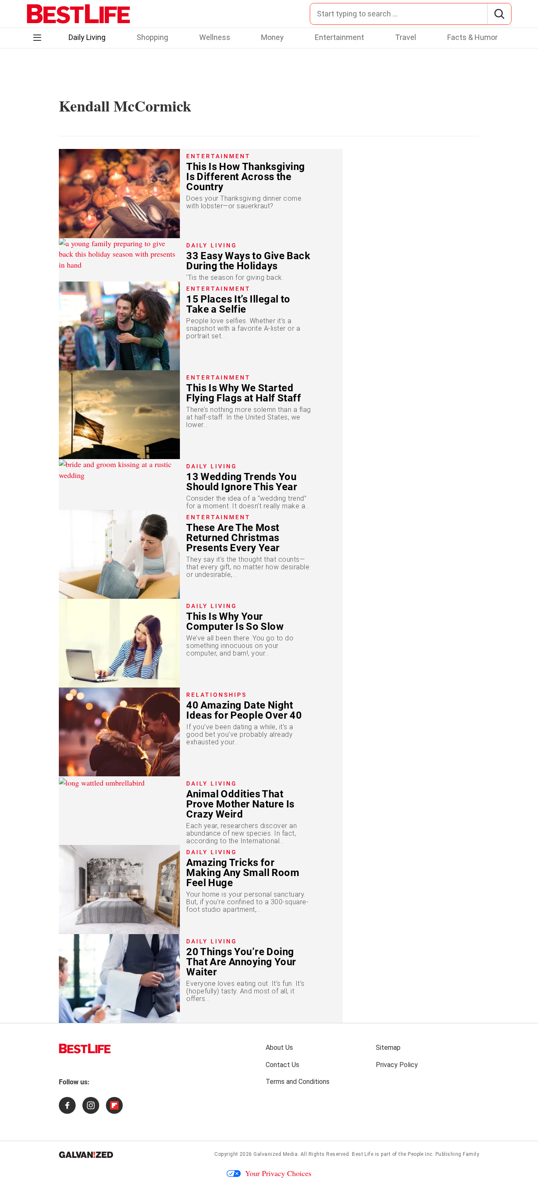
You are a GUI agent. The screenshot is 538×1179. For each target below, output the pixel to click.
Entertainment (339, 37)
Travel (405, 37)
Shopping (152, 37)
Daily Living (87, 37)
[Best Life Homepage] (78, 14)
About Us (279, 1048)
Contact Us (282, 1065)
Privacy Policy (397, 1065)
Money (272, 37)
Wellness (214, 37)
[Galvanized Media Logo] (86, 1154)
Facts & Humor (472, 37)
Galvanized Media (275, 1154)
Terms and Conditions (298, 1082)
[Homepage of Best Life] (84, 1048)
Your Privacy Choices (278, 1173)
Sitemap (388, 1048)
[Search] (499, 13)
